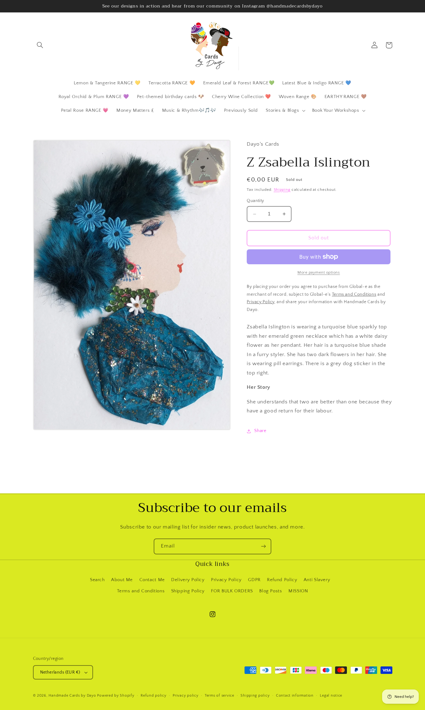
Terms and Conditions (141, 591)
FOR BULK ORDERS (232, 591)
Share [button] (260, 431)
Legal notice (331, 696)
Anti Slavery (317, 579)
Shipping (282, 189)
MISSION (298, 591)
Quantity (255, 201)
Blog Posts (270, 591)
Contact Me (152, 579)
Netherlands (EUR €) (60, 672)
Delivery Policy (187, 579)
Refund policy (153, 696)
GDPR (254, 579)
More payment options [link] (318, 272)
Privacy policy (185, 696)
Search (97, 579)
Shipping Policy (188, 591)
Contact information (295, 696)
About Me (122, 579)
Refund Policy (282, 579)
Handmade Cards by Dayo (72, 696)
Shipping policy (255, 696)
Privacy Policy (226, 579)
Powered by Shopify (115, 696)
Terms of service (219, 696)
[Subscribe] (263, 546)
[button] (40, 45)
